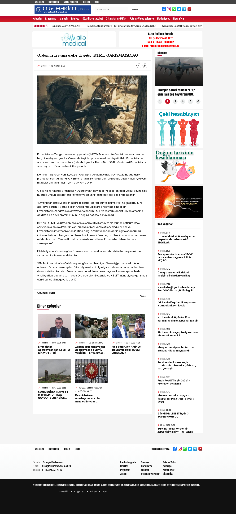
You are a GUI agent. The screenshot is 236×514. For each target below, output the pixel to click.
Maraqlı (64, 18)
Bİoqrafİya (178, 18)
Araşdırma (50, 18)
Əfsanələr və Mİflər (116, 18)
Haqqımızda (53, 2)
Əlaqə (97, 2)
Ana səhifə (39, 2)
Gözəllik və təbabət (93, 18)
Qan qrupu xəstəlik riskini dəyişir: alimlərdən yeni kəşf (177, 25)
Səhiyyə (75, 18)
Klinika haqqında (71, 2)
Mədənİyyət (163, 18)
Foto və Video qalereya (142, 18)
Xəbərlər (37, 18)
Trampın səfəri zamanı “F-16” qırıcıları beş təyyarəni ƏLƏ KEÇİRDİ (108, 25)
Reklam (86, 2)
